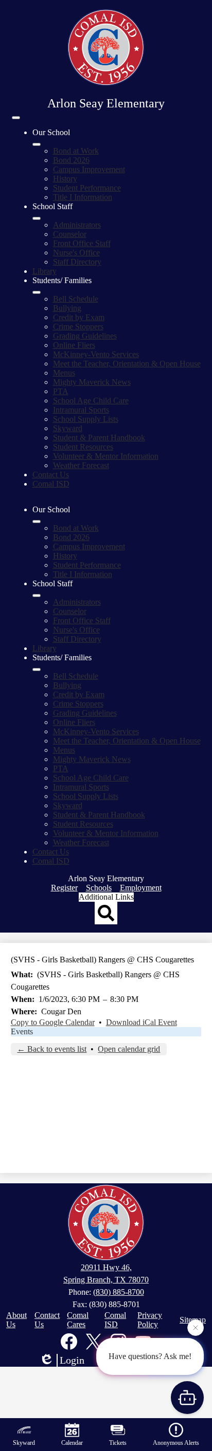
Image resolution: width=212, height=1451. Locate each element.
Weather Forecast (81, 465)
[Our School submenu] (36, 144)
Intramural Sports (81, 409)
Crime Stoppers (78, 326)
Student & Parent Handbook (99, 437)
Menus (64, 372)
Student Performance (87, 187)
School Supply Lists (85, 419)
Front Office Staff (82, 243)
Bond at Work (76, 150)
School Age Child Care (91, 400)
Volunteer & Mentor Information (105, 456)
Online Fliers (74, 345)
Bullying (67, 308)
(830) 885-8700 (118, 1292)
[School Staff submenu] (36, 218)
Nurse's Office (76, 252)
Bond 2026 (71, 160)
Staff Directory (77, 261)
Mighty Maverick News (92, 382)
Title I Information (82, 197)
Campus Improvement (89, 169)
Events (22, 1031)
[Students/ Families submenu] (36, 292)
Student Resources (83, 446)
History (65, 178)
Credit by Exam (78, 317)
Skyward (67, 428)
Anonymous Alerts (176, 1442)
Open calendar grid (129, 1049)
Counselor (69, 234)
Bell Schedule (75, 298)
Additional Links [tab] (106, 896)
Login (72, 1360)
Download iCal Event (141, 1022)
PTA (60, 391)
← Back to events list (51, 1049)
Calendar (72, 1442)
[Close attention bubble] (195, 1326)
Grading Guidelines (85, 335)
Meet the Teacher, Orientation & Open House (127, 363)
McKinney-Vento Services (96, 354)
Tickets (118, 1442)
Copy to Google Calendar (53, 1022)
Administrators (77, 224)
